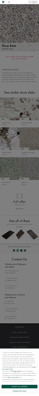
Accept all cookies (19, 386)
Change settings (19, 391)
